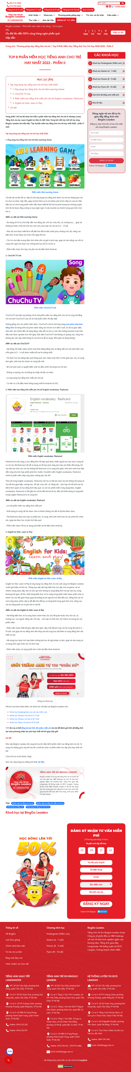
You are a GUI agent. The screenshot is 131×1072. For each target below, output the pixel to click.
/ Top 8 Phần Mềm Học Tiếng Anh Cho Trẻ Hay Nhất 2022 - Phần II (82, 46)
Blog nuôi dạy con (14, 958)
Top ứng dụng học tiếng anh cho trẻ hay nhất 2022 (34, 85)
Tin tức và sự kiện (14, 952)
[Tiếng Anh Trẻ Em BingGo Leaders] (15, 18)
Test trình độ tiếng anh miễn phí (105, 95)
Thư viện (33, 20)
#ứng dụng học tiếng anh (15, 807)
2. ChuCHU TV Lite (21, 94)
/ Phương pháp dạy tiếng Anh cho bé (33, 46)
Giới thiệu (34, 15)
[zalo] (113, 6)
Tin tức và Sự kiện (95, 15)
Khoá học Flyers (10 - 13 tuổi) (104, 87)
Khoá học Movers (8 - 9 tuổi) (104, 79)
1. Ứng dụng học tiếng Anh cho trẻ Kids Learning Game (38, 89)
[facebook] (107, 6)
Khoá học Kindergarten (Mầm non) (107, 63)
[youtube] (110, 6)
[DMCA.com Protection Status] (65, 1066)
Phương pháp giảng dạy (69, 15)
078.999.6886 (15, 6)
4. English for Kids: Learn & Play (27, 103)
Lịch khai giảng (13, 940)
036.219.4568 (15, 3)
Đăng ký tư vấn (66, 20)
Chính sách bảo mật (15, 946)
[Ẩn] (50, 79)
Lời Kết (13, 108)
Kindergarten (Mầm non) (58, 934)
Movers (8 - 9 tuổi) (55, 946)
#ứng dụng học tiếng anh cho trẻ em (38, 807)
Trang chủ (10, 46)
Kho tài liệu (48, 20)
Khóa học (48, 15)
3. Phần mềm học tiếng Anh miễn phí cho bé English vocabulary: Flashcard (48, 99)
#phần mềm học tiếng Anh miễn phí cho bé (50, 803)
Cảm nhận (112, 15)
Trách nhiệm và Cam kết (17, 964)
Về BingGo (11, 934)
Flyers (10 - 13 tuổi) (55, 952)
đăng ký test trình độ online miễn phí (36, 728)
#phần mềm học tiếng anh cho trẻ (22, 803)
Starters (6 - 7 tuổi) (55, 940)
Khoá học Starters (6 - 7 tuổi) (104, 71)
